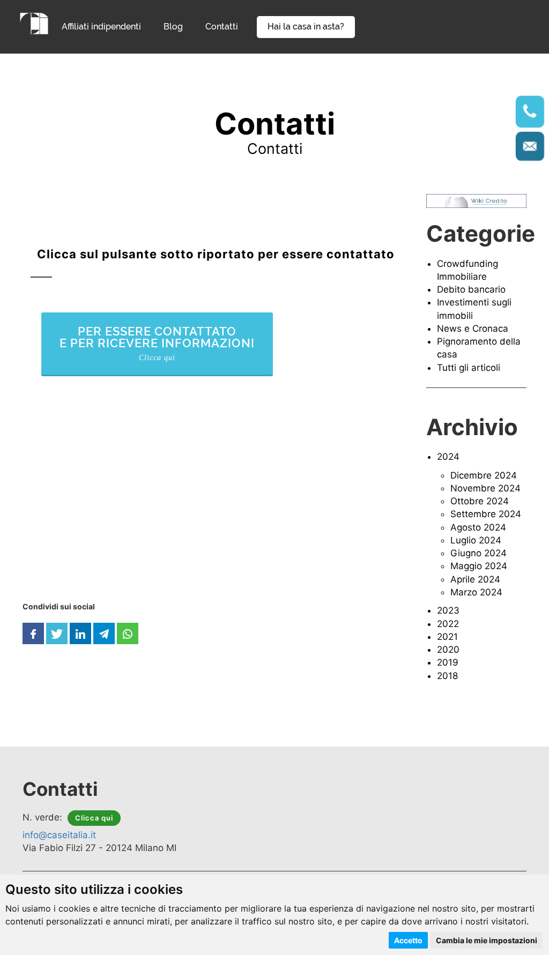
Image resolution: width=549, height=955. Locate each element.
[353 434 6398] (530, 112)
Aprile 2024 (475, 579)
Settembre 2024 (485, 514)
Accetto (408, 940)
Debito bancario (471, 289)
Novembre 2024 (485, 488)
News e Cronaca (472, 328)
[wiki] (476, 200)
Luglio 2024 (475, 540)
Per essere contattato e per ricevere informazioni (157, 343)
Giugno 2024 (478, 553)
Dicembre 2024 (483, 475)
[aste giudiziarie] (34, 22)
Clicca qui (94, 818)
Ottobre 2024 (479, 501)
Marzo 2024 (476, 592)
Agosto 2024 (478, 527)
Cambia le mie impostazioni (486, 940)
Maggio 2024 (478, 566)
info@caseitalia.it (59, 835)
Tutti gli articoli (468, 367)
